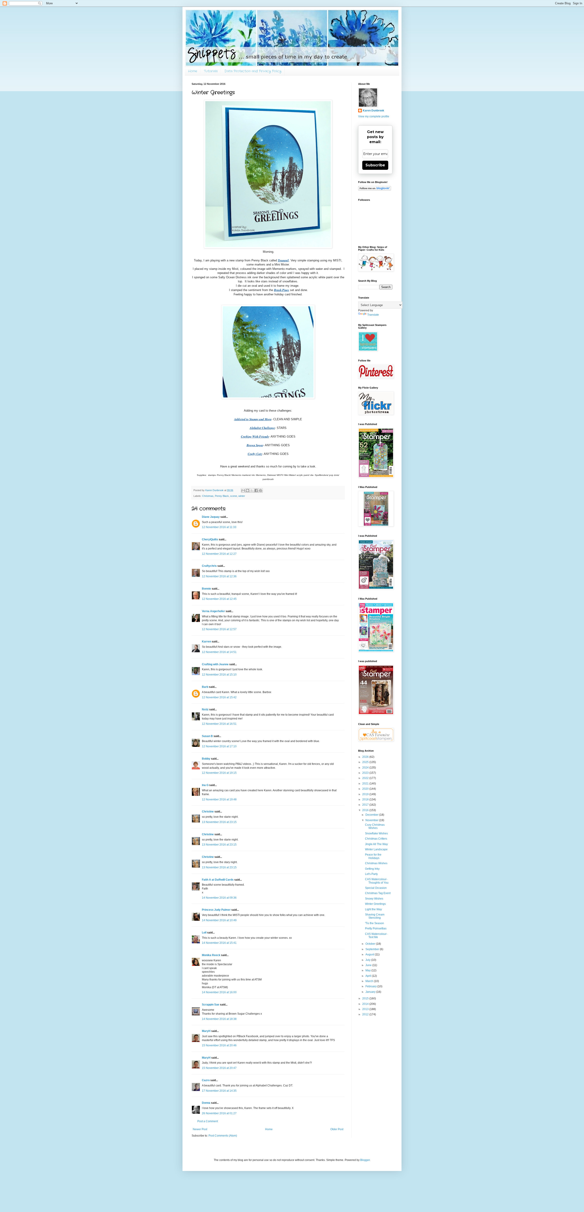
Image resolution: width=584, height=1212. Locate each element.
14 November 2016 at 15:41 (219, 942)
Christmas (208, 496)
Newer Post (200, 1129)
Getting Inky (372, 868)
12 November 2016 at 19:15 (219, 772)
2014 (365, 1004)
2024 (365, 767)
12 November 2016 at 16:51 (219, 723)
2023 (365, 772)
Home (192, 71)
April (368, 975)
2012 (365, 1014)
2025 (365, 762)
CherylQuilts (210, 539)
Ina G (205, 785)
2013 (365, 1009)
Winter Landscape (376, 849)
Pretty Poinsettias (375, 928)
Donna (206, 1102)
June (368, 965)
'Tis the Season (374, 923)
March (369, 981)
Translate (373, 314)
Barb (205, 687)
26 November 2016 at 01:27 (219, 1113)
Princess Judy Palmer (216, 909)
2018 (365, 799)
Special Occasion (376, 888)
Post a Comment (207, 1121)
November (372, 820)
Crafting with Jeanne (215, 664)
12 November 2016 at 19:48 (219, 799)
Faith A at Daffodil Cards (218, 879)
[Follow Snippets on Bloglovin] (374, 189)
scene (233, 496)
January (370, 991)
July (368, 960)
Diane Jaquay (211, 516)
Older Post (336, 1129)
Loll (204, 932)
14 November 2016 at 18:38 (219, 1019)
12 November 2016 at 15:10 (219, 674)
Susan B (207, 736)
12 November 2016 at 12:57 (219, 629)
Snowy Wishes (374, 898)
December (372, 814)
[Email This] (243, 490)
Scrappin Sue (210, 1004)
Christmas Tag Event (378, 893)
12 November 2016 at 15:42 (219, 697)
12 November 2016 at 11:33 (219, 527)
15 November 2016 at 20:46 (219, 1045)
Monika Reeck (211, 955)
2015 (365, 998)
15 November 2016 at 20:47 (219, 1068)
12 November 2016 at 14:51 (219, 652)
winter (241, 496)
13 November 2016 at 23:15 (219, 822)
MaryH (206, 1031)
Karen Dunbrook (373, 110)
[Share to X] (252, 490)
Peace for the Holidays (373, 856)
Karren (206, 641)
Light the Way (373, 909)
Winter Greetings (375, 903)
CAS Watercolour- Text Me (376, 935)
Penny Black (222, 496)
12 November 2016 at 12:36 (219, 576)
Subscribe (375, 165)
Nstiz (205, 709)
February (371, 986)
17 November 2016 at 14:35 (219, 1090)
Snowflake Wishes (376, 833)
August (370, 954)
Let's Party (371, 874)
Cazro (206, 1080)
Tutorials (211, 71)
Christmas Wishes (376, 863)
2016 (365, 810)
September (372, 949)
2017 (365, 804)
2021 (365, 783)
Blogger (365, 1160)
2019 (365, 794)
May (368, 970)
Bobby (206, 758)
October (370, 943)
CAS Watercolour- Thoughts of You (376, 881)
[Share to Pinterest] (260, 490)
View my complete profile (373, 116)
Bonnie (206, 588)
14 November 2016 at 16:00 (219, 992)
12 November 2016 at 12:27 (219, 553)
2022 (365, 778)
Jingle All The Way (376, 844)
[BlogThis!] (247, 490)
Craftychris (209, 565)
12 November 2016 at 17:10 (219, 746)
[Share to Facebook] (256, 490)
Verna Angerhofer (213, 611)
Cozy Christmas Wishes (375, 826)
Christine (208, 811)
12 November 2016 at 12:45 (219, 599)
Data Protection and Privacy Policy (252, 71)
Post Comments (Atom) (223, 1135)
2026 (365, 756)
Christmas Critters (376, 838)
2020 (365, 788)
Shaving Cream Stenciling (374, 916)
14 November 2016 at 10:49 (219, 920)
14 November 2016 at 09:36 (219, 897)
